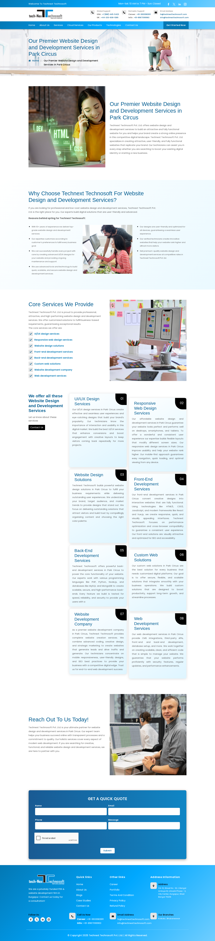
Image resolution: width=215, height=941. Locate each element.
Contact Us (131, 25)
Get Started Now (176, 25)
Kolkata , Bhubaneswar (169, 918)
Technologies (113, 25)
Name (38, 805)
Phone (38, 819)
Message (113, 819)
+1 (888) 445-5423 (110, 14)
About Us (44, 25)
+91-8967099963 (141, 17)
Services (58, 25)
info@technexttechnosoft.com (174, 17)
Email (111, 805)
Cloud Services (75, 25)
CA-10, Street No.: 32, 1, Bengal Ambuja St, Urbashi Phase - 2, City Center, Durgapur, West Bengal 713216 (172, 892)
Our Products (95, 25)
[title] (47, 880)
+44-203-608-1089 (109, 17)
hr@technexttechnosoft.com (173, 14)
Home (32, 25)
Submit (107, 850)
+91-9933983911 (144, 14)
